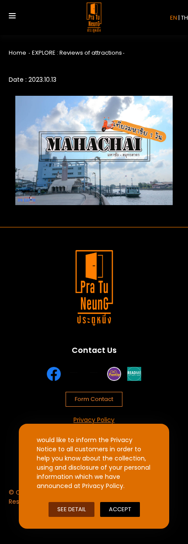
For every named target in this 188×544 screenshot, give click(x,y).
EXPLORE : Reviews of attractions (77, 53)
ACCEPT (120, 509)
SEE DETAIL (71, 509)
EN (173, 18)
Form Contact (94, 399)
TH (184, 18)
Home (17, 53)
